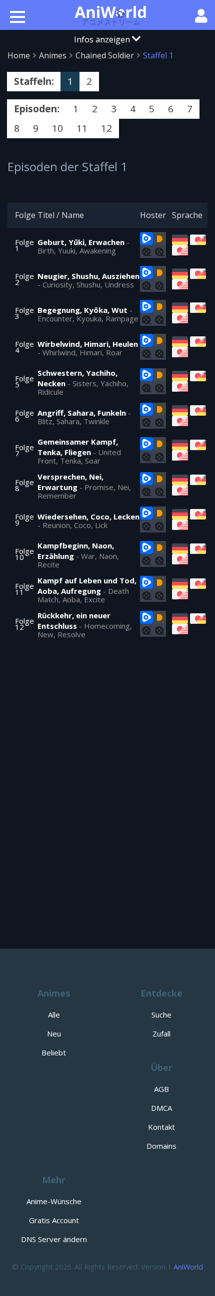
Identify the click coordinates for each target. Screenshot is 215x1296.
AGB (161, 1089)
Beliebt (54, 1052)
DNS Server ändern (54, 1239)
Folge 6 (24, 416)
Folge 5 (24, 381)
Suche (162, 1015)
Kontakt (161, 1127)
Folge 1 (24, 245)
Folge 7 (24, 450)
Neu (54, 1033)
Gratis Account (54, 1220)
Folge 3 (24, 313)
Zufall (161, 1033)
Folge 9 (24, 519)
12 (106, 128)
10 (57, 128)
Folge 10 (24, 554)
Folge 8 (24, 485)
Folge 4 (24, 347)
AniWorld (188, 1267)
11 (82, 128)
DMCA (161, 1108)
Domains (161, 1146)
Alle (54, 1015)
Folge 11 (24, 589)
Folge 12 (24, 624)
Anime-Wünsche (54, 1201)
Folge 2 (24, 279)
